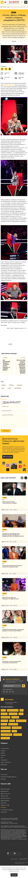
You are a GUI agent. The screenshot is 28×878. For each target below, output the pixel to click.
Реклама (3, 779)
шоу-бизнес (17, 388)
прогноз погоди (17, 734)
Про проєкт (4, 774)
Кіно (2, 757)
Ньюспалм (4, 812)
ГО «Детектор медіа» (7, 810)
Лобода (11, 385)
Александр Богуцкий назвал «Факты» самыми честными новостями (12, 566)
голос (9, 388)
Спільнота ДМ (9, 456)
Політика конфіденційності (8, 777)
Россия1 (3, 710)
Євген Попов (4, 720)
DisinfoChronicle (5, 798)
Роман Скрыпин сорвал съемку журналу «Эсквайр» (9, 502)
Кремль (21, 713)
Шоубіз (3, 753)
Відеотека (4, 803)
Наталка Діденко (5, 738)
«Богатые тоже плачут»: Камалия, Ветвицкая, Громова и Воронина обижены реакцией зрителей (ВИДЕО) (20, 366)
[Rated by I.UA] (10, 853)
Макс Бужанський (5, 727)
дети (2, 388)
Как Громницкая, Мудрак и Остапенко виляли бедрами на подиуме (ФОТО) (6, 365)
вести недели (15, 717)
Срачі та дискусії (6, 762)
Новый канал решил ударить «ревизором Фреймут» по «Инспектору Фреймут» (13, 630)
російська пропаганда (13, 710)
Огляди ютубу (5, 748)
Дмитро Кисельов (5, 717)
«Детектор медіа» (8, 822)
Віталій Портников (5, 731)
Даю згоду (14, 874)
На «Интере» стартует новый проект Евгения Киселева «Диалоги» (11, 662)
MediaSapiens (5, 791)
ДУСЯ (14, 41)
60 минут (12, 720)
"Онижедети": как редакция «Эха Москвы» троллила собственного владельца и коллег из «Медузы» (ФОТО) (13, 535)
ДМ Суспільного (5, 793)
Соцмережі (4, 760)
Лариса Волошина (17, 727)
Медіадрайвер (5, 800)
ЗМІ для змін (4, 796)
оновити (4, 399)
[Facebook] (2, 68)
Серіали (3, 751)
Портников (3, 724)
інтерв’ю (14, 731)
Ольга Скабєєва (13, 713)
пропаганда (4, 713)
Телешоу (3, 755)
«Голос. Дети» (8, 85)
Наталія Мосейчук (13, 724)
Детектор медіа (5, 789)
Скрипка (19, 385)
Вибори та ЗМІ (5, 805)
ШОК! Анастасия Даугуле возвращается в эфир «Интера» (10, 598)
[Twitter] (5, 68)
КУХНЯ (4, 7)
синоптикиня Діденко (6, 734)
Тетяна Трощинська (21, 720)
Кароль (3, 385)
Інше (8, 7)
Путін (21, 710)
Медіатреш (4, 764)
